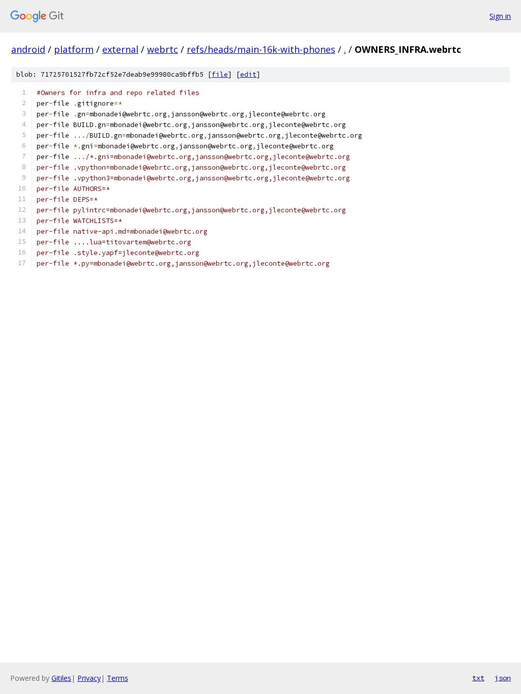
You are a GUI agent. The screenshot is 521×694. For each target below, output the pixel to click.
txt (478, 677)
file (220, 74)
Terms (117, 678)
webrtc (162, 49)
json (503, 677)
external (120, 49)
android (28, 49)
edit (248, 74)
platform (74, 49)
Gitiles (61, 678)
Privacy (89, 678)
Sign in (500, 16)
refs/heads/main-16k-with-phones (261, 49)
